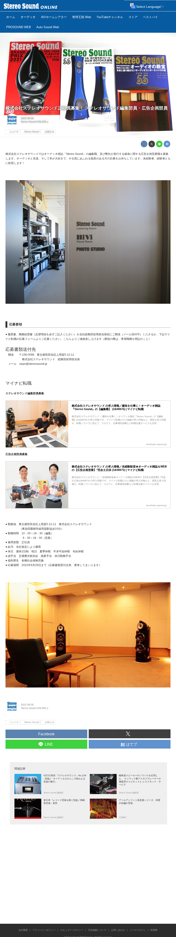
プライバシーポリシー (44, 930)
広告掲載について (97, 930)
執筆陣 (154, 930)
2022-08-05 (27, 118)
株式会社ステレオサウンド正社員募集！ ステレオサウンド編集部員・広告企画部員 (87, 108)
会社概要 (23, 930)
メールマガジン (138, 930)
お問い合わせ (118, 930)
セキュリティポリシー (71, 930)
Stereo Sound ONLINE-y (34, 121)
